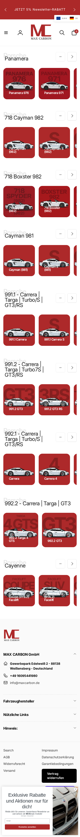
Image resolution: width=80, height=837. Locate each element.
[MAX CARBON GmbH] (11, 642)
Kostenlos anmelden (27, 827)
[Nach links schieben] (5, 9)
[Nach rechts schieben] (74, 9)
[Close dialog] (75, 789)
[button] (6, 32)
